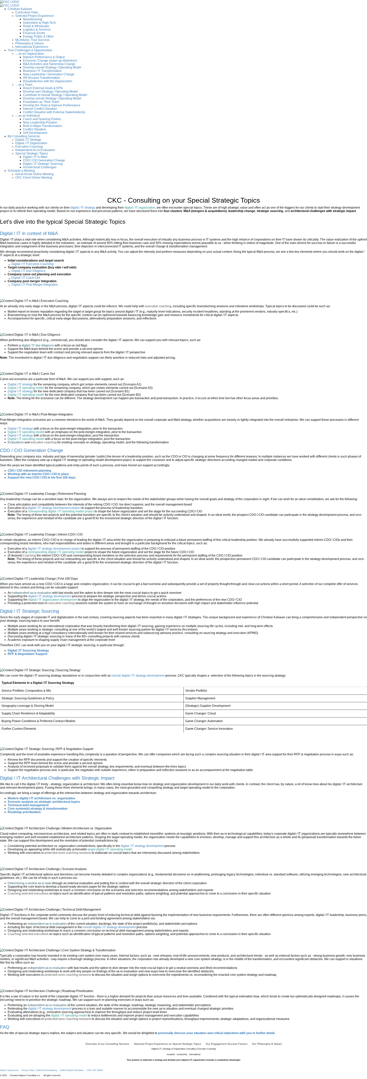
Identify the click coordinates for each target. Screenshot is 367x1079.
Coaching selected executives (28, 893)
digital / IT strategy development (49, 596)
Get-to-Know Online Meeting (34, 174)
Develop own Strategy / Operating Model (50, 91)
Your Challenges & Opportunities (30, 50)
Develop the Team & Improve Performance (51, 105)
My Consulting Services (24, 136)
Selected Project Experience (34, 15)
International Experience (31, 46)
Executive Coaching (29, 146)
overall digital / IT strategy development (138, 675)
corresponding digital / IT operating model (56, 552)
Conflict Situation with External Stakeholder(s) (54, 112)
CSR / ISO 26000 (95, 1070)
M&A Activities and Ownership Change (49, 64)
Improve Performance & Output (44, 57)
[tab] (183, 233)
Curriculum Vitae (26, 12)
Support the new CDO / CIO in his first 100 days (42, 477)
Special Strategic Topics (31, 153)
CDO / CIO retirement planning (29, 470)
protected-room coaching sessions (68, 852)
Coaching (29, 555)
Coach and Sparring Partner (42, 119)
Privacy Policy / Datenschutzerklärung (39, 1070)
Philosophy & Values (29, 43)
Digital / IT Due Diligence (28, 270)
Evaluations (16, 442)
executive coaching (158, 306)
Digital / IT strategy (20, 384)
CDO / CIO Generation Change (44, 160)
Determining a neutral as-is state (29, 883)
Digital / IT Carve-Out (25, 277)
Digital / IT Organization (31, 143)
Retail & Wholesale (36, 26)
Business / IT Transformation (42, 70)
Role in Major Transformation (42, 126)
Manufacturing (32, 19)
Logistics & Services (36, 29)
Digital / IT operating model (26, 387)
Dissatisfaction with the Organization (47, 81)
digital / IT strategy (83, 207)
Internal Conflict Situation (40, 108)
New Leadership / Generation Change (48, 74)
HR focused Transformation (41, 77)
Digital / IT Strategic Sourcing (43, 163)
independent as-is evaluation (31, 592)
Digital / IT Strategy (28, 139)
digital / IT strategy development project (54, 507)
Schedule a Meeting (21, 170)
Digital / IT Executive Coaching (32, 264)
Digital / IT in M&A (35, 156)
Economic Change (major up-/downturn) (50, 60)
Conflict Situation (34, 129)
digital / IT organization (139, 207)
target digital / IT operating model (110, 849)
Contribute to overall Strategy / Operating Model (55, 95)
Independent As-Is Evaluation (35, 150)
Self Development (35, 132)
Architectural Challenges (39, 167)
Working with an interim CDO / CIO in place (38, 474)
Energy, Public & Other (38, 36)
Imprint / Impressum (9, 1070)
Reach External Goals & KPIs (43, 88)
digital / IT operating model (69, 1015)
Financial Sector (34, 33)
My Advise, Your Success (32, 39)
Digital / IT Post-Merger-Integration (34, 284)
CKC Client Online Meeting (33, 177)
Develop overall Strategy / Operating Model (52, 67)
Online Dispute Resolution (72, 1070)
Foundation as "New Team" (41, 101)
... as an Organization (29, 53)
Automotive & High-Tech (39, 22)
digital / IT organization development (52, 599)
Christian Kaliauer (20, 9)
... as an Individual (27, 115)
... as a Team (23, 84)
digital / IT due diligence (38, 345)
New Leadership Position (40, 122)
